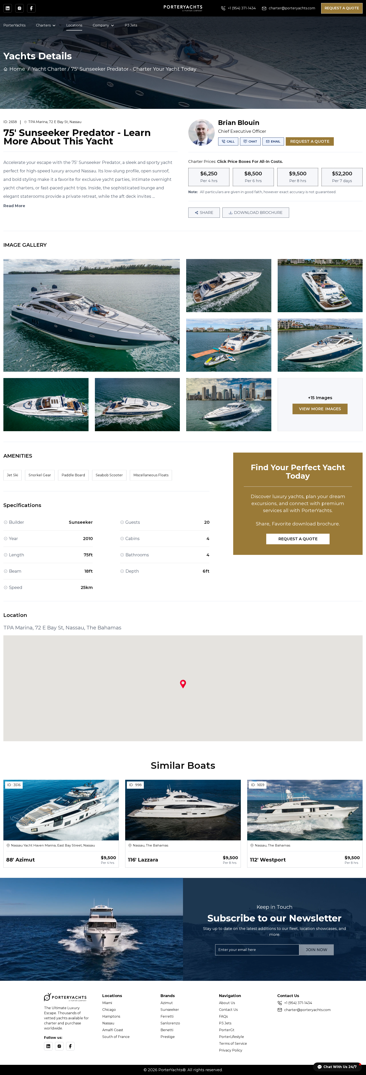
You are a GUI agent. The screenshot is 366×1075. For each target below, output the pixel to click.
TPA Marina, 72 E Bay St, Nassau (55, 122)
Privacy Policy (230, 1050)
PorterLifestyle (231, 1037)
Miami (107, 1003)
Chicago (109, 1010)
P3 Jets (131, 25)
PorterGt (226, 1030)
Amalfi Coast (112, 1030)
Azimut (167, 1003)
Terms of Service (233, 1044)
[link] (133, 69)
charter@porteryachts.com (307, 1010)
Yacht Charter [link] (49, 69)
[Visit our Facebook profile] (31, 8)
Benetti (167, 1030)
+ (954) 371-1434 (298, 1003)
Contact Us (228, 1010)
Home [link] (17, 69)
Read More (14, 206)
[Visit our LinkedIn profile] (7, 8)
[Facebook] (70, 1046)
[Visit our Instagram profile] (19, 8)
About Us (227, 1003)
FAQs (223, 1016)
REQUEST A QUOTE (342, 8)
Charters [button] (43, 25)
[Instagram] (59, 1046)
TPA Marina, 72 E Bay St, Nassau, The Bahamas (62, 628)
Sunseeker (170, 1010)
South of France (116, 1037)
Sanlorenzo (170, 1023)
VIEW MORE (320, 409)
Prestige (168, 1037)
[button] (337, 1067)
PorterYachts (14, 25)
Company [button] (101, 25)
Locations (74, 25)
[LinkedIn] (48, 1046)
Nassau (108, 1023)
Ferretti (167, 1016)
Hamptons (111, 1016)
